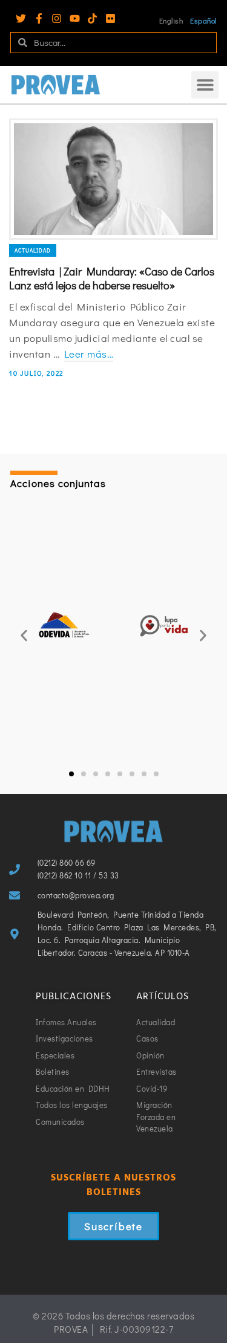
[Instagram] (56, 18)
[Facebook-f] (39, 18)
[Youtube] (75, 18)
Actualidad (33, 250)
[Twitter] (21, 18)
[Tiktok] (92, 18)
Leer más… (89, 354)
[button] (205, 84)
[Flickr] (110, 18)
